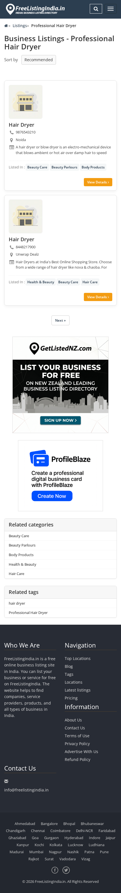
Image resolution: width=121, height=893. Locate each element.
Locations (73, 682)
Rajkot (33, 858)
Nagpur (55, 851)
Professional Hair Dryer (28, 612)
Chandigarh (15, 830)
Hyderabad (73, 837)
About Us (73, 720)
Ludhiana (96, 844)
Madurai (17, 851)
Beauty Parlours (64, 167)
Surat (49, 858)
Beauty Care (37, 167)
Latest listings (78, 690)
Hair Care (90, 282)
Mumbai (36, 851)
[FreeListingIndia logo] (35, 9)
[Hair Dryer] (25, 102)
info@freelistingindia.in (26, 790)
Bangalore (49, 823)
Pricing (71, 698)
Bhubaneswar (92, 823)
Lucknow (75, 844)
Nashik (73, 851)
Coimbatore (60, 830)
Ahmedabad (25, 823)
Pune (104, 851)
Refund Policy (77, 759)
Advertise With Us (81, 751)
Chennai (38, 830)
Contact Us (75, 727)
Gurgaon (51, 837)
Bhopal (69, 823)
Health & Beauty (40, 282)
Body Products (93, 167)
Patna (89, 851)
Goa (35, 837)
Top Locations (78, 658)
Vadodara (67, 858)
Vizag (85, 858)
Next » (60, 320)
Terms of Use (77, 735)
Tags (69, 674)
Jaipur (110, 837)
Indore (94, 837)
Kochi (39, 844)
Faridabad (106, 830)
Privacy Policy (77, 743)
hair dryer (17, 603)
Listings (20, 25)
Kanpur (23, 844)
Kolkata (56, 844)
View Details (97, 182)
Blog (69, 666)
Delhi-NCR (84, 830)
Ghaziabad (17, 837)
